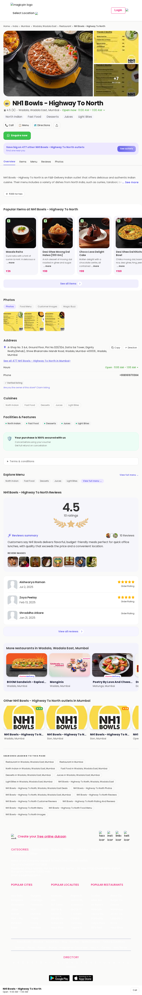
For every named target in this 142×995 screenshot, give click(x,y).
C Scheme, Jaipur (80, 914)
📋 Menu (24, 125)
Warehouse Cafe (120, 909)
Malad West (58, 923)
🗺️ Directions (42, 125)
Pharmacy (19, 853)
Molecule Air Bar (100, 909)
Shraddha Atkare (31, 613)
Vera (93, 947)
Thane (34, 918)
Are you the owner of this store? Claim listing (26, 387)
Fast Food (30, 405)
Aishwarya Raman (32, 582)
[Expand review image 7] (80, 562)
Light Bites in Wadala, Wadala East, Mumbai (29, 781)
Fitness (95, 849)
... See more (130, 182)
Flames (114, 904)
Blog (64, 941)
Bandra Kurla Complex (61, 918)
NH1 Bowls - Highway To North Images (26, 814)
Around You (52, 941)
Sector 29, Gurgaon (80, 900)
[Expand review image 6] (69, 562)
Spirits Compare (91, 941)
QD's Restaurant (100, 927)
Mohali (15, 914)
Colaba (75, 918)
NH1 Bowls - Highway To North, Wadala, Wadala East (86, 781)
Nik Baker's (97, 904)
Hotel (124, 849)
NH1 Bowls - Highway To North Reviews (97, 794)
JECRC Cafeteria (120, 914)
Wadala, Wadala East (44, 26)
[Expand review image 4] (46, 562)
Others (71, 966)
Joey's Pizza (98, 923)
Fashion (68, 849)
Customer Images (47, 306)
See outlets (126, 148)
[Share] (56, 125)
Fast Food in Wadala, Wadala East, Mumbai (84, 768)
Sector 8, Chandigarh (61, 909)
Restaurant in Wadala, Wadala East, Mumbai (30, 761)
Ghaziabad (17, 904)
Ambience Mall (79, 904)
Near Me (74, 941)
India (15, 26)
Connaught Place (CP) (80, 923)
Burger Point (117, 900)
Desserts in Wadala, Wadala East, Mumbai (28, 775)
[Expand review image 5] (58, 562)
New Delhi (17, 895)
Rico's (113, 923)
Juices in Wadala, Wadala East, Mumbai (78, 775)
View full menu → (129, 474)
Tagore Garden (80, 927)
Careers (106, 947)
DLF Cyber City (60, 904)
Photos (10, 306)
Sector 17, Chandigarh (80, 909)
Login (118, 10)
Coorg (34, 923)
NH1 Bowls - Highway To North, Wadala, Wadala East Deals (37, 788)
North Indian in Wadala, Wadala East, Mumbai (30, 768)
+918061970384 (129, 375)
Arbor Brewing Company (100, 900)
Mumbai (25, 26)
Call (135, 990)
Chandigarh (38, 900)
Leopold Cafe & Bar (120, 918)
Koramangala (59, 895)
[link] (20, 245)
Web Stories (120, 947)
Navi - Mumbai (20, 918)
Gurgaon (36, 895)
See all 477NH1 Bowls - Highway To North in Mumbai (36, 361)
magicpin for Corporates (74, 947)
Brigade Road (78, 895)
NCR (33, 909)
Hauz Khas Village (61, 927)
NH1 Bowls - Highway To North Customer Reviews (31, 801)
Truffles (95, 895)
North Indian (12, 405)
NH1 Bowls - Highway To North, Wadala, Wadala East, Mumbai (38, 794)
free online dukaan (51, 836)
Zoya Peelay (28, 597)
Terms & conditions (22, 461)
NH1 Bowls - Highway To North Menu (24, 807)
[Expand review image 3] (35, 562)
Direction (132, 347)
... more (10, 262)
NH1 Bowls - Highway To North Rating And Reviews (89, 801)
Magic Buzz (69, 306)
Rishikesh (16, 923)
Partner (42, 947)
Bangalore (17, 900)
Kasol (14, 927)
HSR (53, 900)
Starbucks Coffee (100, 918)
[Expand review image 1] (13, 562)
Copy (117, 347)
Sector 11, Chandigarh (61, 914)
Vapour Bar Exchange (100, 914)
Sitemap (20, 947)
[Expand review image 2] (24, 562)
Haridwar (36, 927)
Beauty (56, 849)
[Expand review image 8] (91, 562)
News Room (23, 941)
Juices (59, 405)
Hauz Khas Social (120, 927)
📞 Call (9, 125)
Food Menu (26, 306)
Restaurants (40, 849)
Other (33, 853)
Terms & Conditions (114, 941)
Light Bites (73, 405)
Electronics (110, 849)
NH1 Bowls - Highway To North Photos (92, 788)
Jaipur (14, 909)
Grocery (82, 849)
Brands (53, 947)
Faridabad (37, 904)
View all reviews (68, 631)
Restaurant (65, 26)
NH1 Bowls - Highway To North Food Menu (70, 807)
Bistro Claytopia (119, 895)
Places (31, 947)
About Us (38, 941)
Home (6, 26)
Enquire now (19, 135)
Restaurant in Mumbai (71, 761)
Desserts (45, 405)
